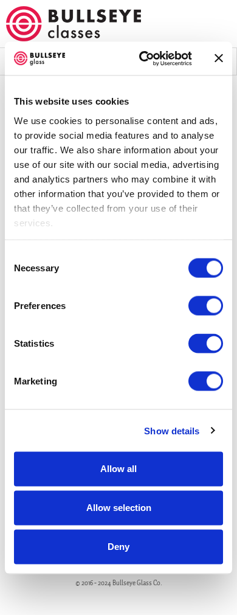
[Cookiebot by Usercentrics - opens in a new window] (143, 58)
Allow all (118, 469)
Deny (118, 546)
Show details (171, 430)
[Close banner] (219, 58)
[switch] (205, 306)
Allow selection (118, 507)
